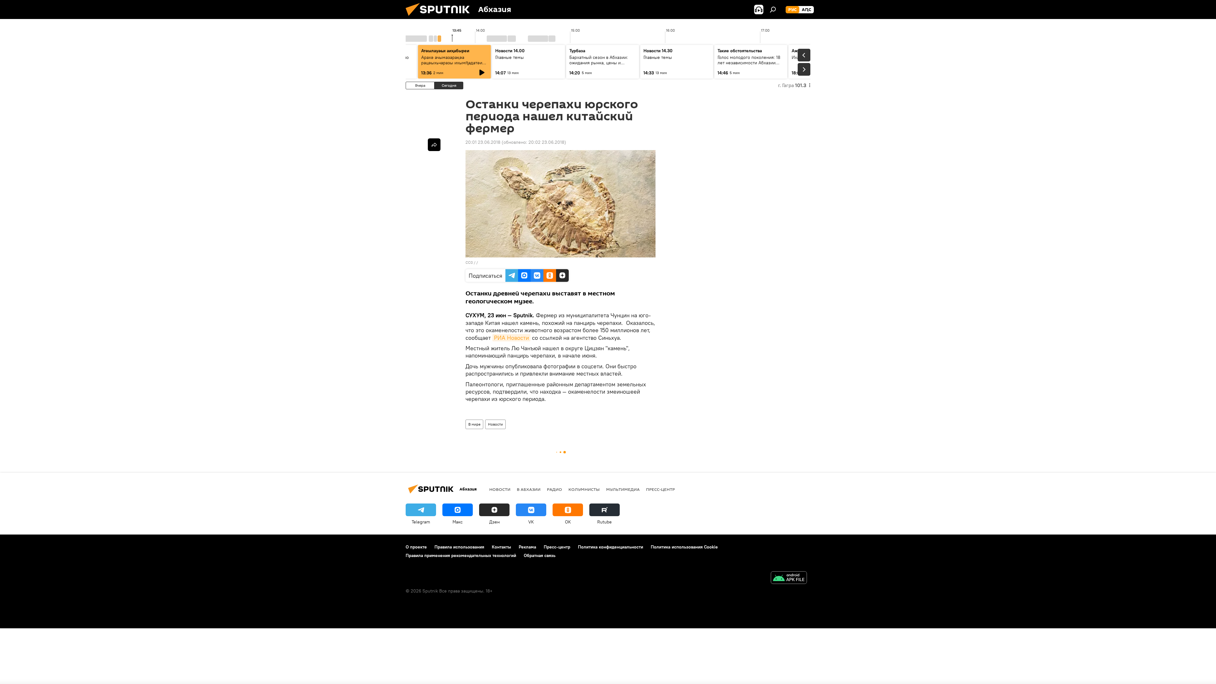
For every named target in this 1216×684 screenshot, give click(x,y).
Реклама (527, 547)
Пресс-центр (660, 489)
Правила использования (459, 547)
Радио (554, 489)
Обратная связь (539, 555)
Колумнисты (584, 489)
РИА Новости (511, 337)
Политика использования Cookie (684, 547)
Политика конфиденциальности (610, 547)
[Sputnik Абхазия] (440, 17)
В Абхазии (529, 489)
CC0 (469, 262)
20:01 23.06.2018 (483, 142)
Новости (495, 424)
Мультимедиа (623, 489)
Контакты (501, 547)
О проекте (416, 547)
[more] (434, 144)
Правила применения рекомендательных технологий (461, 555)
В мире (474, 424)
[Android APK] (788, 578)
